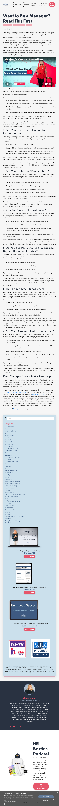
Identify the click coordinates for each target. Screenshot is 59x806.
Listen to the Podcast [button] (41, 786)
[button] (20, 804)
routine (7, 514)
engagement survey (12, 462)
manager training (7, 25)
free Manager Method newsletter (14, 392)
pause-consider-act (12, 497)
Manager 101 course (38, 394)
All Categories (9, 426)
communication (10, 442)
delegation (8, 455)
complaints (9, 444)
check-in (8, 440)
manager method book (13, 483)
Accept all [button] (46, 796)
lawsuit (7, 477)
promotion (29, 25)
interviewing (9, 472)
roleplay (8, 512)
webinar (8, 518)
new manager (9, 492)
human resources (11, 470)
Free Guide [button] (52, 4)
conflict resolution (11, 448)
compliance (9, 446)
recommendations (11, 510)
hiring (7, 468)
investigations (9, 475)
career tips (9, 437)
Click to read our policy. (15, 798)
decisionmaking (10, 453)
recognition (9, 508)
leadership (8, 479)
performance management (19, 25)
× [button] (57, 792)
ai (5, 433)
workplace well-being (12, 521)
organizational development (15, 494)
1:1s (6, 429)
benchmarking (10, 435)
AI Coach (40, 4)
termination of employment (15, 516)
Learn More (29, 556)
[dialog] (29, 798)
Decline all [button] (46, 800)
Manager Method (19, 409)
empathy (8, 459)
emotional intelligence (12, 457)
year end (8, 523)
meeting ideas (10, 488)
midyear (7, 490)
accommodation (10, 431)
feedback (8, 464)
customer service (11, 451)
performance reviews (12, 501)
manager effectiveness (12, 481)
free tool (8, 466)
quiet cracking (10, 505)
